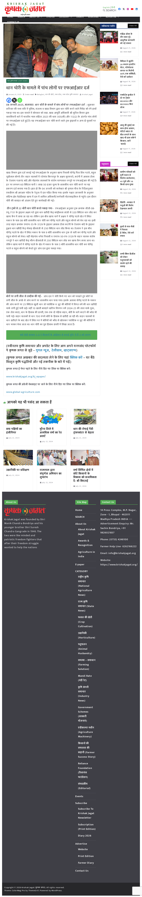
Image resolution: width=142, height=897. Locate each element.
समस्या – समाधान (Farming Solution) (87, 664)
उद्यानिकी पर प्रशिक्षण (17, 470)
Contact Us (13, 22)
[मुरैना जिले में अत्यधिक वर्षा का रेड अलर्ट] (51, 411)
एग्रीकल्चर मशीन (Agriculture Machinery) (86, 732)
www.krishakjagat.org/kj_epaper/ (26, 377)
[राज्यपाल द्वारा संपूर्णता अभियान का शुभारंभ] (51, 452)
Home (10, 17)
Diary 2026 (84, 836)
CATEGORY (64, 17)
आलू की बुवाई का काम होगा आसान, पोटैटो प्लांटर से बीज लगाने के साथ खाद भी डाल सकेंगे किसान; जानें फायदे (128, 135)
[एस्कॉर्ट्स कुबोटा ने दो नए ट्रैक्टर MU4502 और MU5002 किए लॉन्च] (109, 106)
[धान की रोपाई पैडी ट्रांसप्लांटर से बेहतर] (85, 411)
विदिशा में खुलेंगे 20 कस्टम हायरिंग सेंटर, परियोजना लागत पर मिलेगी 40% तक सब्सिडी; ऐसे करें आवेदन (128, 69)
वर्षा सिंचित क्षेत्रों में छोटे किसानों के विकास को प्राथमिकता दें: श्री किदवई (85, 475)
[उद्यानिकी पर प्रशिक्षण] (18, 452)
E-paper (51, 17)
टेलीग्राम (57, 350)
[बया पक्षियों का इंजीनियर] (18, 411)
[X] (14, 100)
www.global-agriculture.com (23, 392)
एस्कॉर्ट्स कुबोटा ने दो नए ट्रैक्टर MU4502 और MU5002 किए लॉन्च (127, 101)
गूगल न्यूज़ (42, 350)
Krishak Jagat (87, 94)
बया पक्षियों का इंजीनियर (14, 431)
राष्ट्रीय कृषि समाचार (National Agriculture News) (85, 586)
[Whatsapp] (19, 100)
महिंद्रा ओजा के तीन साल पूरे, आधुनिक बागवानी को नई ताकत (127, 39)
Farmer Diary (86, 863)
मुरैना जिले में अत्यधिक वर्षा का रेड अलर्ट (51, 433)
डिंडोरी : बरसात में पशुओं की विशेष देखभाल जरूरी (127, 205)
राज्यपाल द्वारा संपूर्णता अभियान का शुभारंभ (51, 474)
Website (83, 849)
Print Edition (86, 856)
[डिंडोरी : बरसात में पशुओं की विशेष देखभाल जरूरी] (109, 210)
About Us (34, 17)
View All (133, 25)
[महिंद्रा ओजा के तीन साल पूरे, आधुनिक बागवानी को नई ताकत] (109, 43)
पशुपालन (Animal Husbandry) (85, 649)
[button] (40, 17)
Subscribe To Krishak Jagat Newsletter (86, 813)
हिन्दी (113, 7)
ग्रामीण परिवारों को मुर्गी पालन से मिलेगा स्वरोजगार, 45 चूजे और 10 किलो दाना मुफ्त (127, 178)
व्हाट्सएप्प (70, 350)
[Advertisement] (51, 150)
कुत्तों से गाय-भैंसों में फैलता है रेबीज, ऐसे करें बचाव (127, 231)
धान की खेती (49, 94)
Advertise (111, 17)
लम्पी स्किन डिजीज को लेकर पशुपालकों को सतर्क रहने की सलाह (127, 260)
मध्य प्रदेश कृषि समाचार (70, 94)
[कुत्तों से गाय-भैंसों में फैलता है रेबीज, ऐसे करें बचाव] (109, 236)
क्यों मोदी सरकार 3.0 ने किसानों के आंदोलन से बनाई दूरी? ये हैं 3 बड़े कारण (55, 335)
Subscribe (93, 17)
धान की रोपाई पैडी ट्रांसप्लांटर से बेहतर (83, 431)
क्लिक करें (76, 357)
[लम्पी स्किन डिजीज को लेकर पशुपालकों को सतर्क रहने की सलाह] (109, 265)
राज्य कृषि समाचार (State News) (17, 81)
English (106, 7)
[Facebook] (9, 100)
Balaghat (40, 94)
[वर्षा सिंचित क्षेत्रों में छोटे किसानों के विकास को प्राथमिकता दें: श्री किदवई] (85, 452)
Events (80, 17)
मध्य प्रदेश (58, 94)
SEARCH (21, 17)
